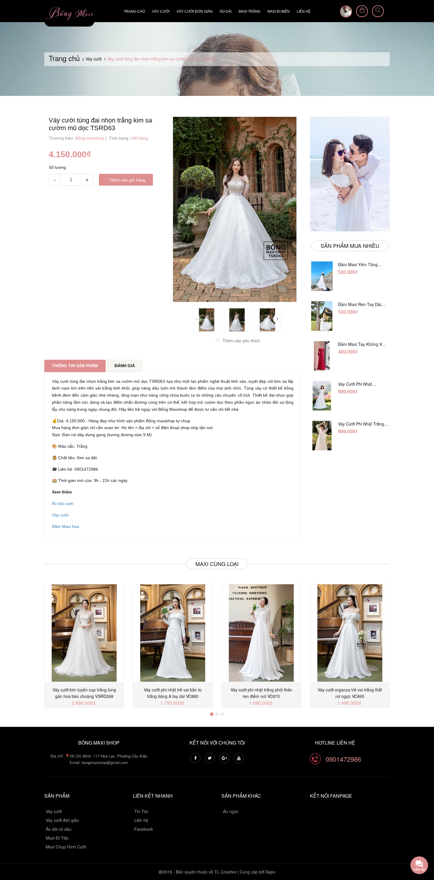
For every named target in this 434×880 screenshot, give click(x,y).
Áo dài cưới (62, 503)
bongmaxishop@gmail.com (105, 762)
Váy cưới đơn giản (195, 11)
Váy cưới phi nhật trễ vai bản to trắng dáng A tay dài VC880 (173, 693)
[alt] (350, 174)
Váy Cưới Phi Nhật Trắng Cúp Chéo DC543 (360, 384)
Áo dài (225, 11)
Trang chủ (134, 11)
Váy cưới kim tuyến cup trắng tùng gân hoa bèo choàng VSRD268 (84, 693)
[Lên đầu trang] (422, 843)
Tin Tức (141, 811)
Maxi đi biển (278, 11)
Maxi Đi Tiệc (57, 838)
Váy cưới (160, 11)
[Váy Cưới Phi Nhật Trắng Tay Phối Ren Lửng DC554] (322, 435)
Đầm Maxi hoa (65, 526)
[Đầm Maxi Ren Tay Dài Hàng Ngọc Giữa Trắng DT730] (322, 316)
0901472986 (343, 758)
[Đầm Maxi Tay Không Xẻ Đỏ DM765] (322, 356)
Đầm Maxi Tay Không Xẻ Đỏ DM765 (361, 344)
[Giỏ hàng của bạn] (362, 11)
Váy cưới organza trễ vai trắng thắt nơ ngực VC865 (350, 693)
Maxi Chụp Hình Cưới (66, 847)
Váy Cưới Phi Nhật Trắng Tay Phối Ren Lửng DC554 (363, 424)
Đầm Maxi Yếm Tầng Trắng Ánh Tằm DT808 (359, 264)
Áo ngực (231, 811)
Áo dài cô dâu (58, 829)
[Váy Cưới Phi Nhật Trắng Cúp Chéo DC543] (322, 395)
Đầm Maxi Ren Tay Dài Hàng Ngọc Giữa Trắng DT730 (359, 304)
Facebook (143, 829)
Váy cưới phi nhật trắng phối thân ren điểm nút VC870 (261, 693)
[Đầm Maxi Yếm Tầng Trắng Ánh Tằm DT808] (322, 276)
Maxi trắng (249, 11)
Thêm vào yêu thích (241, 341)
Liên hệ (304, 11)
